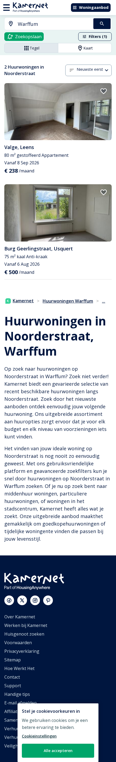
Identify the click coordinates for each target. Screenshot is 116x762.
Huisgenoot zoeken (24, 634)
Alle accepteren (58, 750)
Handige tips (17, 694)
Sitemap (12, 660)
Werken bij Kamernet (25, 625)
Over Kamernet (19, 617)
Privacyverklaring (21, 651)
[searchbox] (53, 24)
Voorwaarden (18, 643)
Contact (12, 677)
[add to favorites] (103, 91)
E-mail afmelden (20, 703)
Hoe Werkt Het (19, 668)
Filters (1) (98, 36)
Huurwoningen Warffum (68, 301)
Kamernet (23, 301)
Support (12, 686)
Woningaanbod (93, 7)
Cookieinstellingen (39, 736)
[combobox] (46, 24)
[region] (58, 732)
